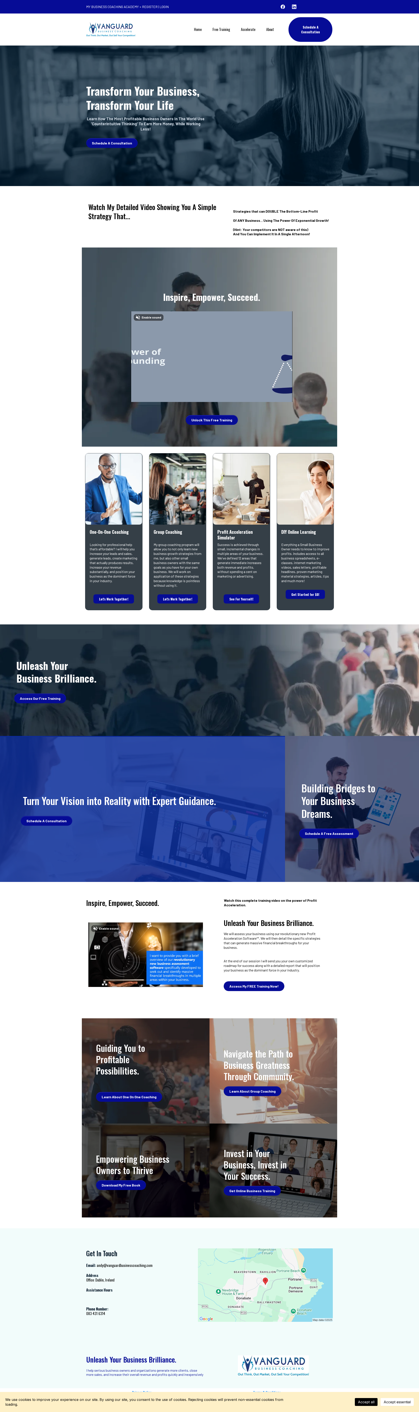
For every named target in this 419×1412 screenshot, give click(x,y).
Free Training (221, 29)
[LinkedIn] (294, 6)
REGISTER (150, 7)
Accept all (366, 1402)
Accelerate (248, 29)
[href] (265, 1285)
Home (198, 29)
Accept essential (397, 1402)
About (270, 29)
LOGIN (164, 7)
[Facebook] (282, 6)
